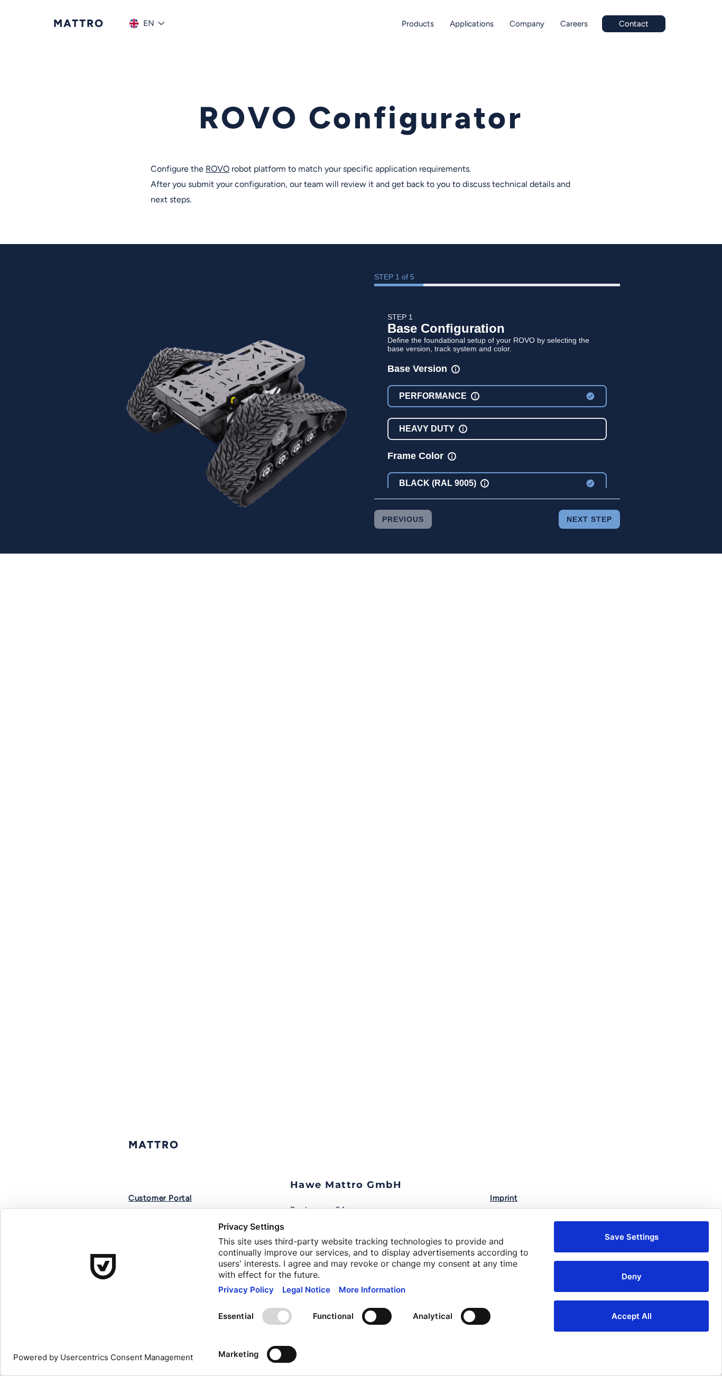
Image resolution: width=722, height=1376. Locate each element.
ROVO (217, 169)
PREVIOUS (403, 519)
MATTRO (153, 1144)
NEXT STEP (589, 519)
